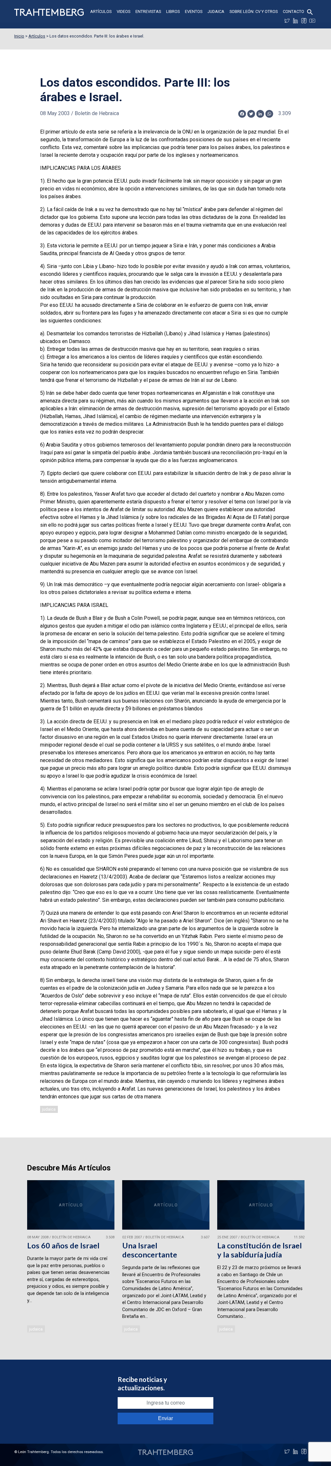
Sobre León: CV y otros (254, 11)
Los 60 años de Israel (63, 1245)
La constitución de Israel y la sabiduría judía (259, 1250)
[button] (310, 11)
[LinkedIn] (295, 20)
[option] (70, 1257)
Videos (123, 11)
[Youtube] (312, 20)
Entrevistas (148, 11)
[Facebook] (303, 20)
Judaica (216, 11)
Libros (173, 11)
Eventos (193, 11)
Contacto (293, 11)
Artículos (101, 11)
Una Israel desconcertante (149, 1250)
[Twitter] (287, 20)
